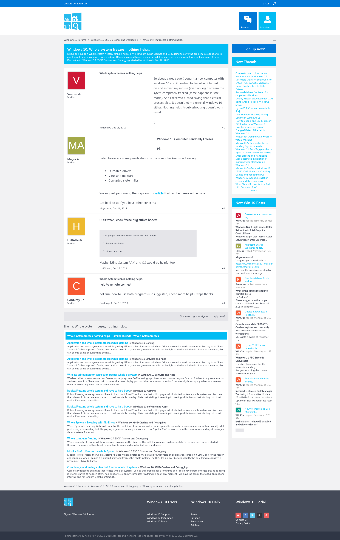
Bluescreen (197, 521)
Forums (245, 27)
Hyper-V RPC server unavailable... (255, 346)
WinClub (240, 220)
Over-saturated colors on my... (258, 215)
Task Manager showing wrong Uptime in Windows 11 (252, 116)
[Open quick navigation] (274, 40)
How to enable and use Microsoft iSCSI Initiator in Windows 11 (253, 122)
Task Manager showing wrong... (257, 380)
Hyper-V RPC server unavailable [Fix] (253, 109)
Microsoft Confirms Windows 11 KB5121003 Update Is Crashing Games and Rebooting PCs (253, 171)
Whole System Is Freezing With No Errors (91, 422)
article (159, 193)
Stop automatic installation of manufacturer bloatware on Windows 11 (251, 162)
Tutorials (195, 517)
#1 (223, 127)
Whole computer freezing (82, 438)
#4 (223, 303)
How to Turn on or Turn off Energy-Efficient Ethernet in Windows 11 (250, 130)
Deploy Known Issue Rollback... (256, 313)
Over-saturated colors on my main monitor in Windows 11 (251, 74)
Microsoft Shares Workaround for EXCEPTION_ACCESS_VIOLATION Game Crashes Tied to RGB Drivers (254, 84)
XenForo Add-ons (136, 535)
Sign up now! (254, 48)
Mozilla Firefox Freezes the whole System (91, 451)
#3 (223, 268)
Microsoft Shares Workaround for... (254, 246)
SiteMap (195, 525)
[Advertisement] (126, 98)
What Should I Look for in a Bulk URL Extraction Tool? (253, 185)
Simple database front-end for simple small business (252, 93)
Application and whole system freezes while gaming (97, 342)
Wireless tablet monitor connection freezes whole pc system (102, 374)
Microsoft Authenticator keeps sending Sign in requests (252, 144)
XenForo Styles (157, 535)
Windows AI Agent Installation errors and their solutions (252, 179)
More (254, 190)
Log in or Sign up (75, 3)
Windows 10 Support (158, 514)
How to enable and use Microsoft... (257, 410)
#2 (223, 208)
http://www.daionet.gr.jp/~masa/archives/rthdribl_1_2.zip (254, 265)
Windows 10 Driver (157, 521)
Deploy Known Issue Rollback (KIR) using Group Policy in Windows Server (254, 102)
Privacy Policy (243, 523)
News (194, 514)
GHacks (240, 250)
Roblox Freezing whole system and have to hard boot (98, 390)
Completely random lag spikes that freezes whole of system (102, 467)
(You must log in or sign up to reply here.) (202, 316)
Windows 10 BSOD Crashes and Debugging (106, 60)
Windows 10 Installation (160, 517)
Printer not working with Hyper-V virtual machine (254, 138)
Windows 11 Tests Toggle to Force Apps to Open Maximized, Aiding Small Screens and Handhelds (254, 152)
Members (265, 27)
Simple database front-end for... (257, 279)
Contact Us (242, 519)
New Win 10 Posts (250, 202)
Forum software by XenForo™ (95, 535)
